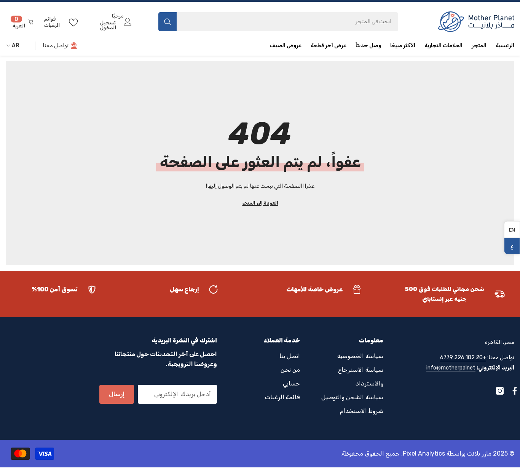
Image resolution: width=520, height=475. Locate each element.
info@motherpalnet (450, 368)
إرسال (116, 394)
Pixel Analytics (424, 453)
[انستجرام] (499, 390)
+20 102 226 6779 (463, 357)
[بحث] (278, 21)
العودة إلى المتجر (260, 203)
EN (512, 229)
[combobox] (287, 21)
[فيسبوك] (514, 390)
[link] (455, 294)
